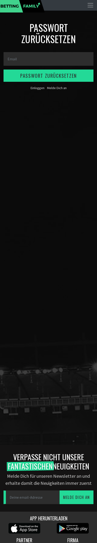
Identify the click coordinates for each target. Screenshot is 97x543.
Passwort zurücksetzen (48, 75)
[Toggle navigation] (90, 5)
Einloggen (37, 88)
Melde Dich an (57, 88)
